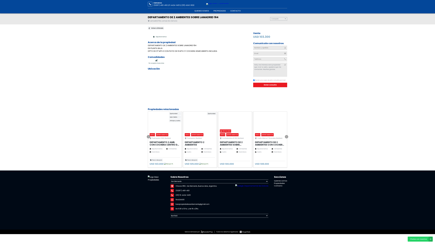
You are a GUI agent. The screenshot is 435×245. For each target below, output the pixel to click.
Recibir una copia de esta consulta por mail (270, 80)
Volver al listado (157, 28)
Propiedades (219, 11)
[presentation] (148, 136)
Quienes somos (201, 11)
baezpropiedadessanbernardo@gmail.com (192, 204)
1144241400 (180, 199)
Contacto (235, 11)
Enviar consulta (270, 85)
